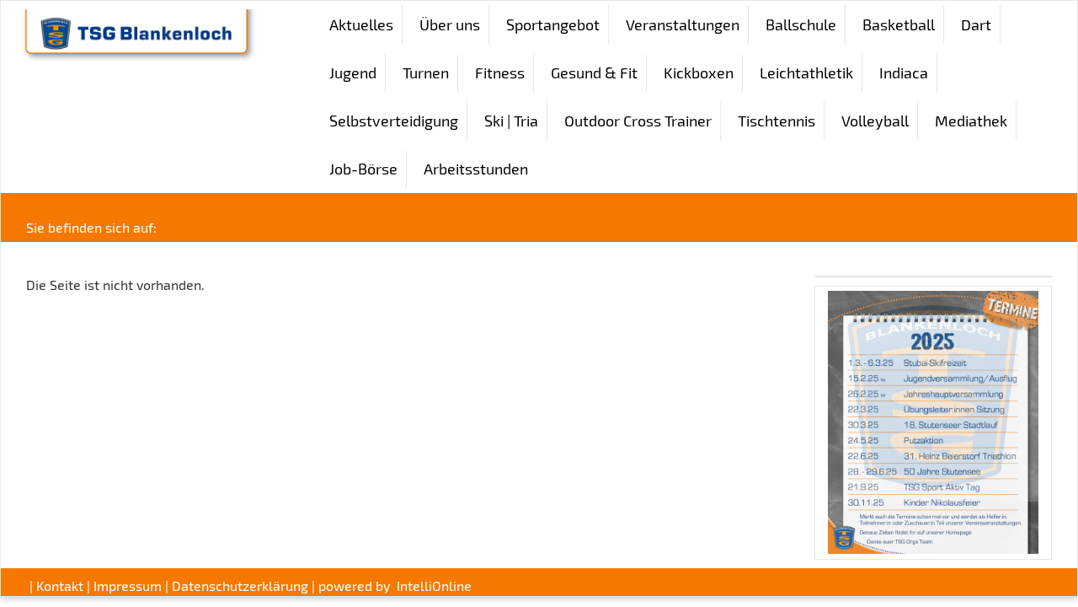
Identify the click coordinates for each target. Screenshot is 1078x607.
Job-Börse (363, 168)
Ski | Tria (511, 120)
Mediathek (971, 120)
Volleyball (875, 120)
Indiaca (903, 72)
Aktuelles (361, 24)
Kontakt (59, 585)
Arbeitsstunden (476, 168)
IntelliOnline (434, 585)
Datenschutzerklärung (240, 585)
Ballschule (801, 24)
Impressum (127, 585)
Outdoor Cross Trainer (638, 120)
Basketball (898, 24)
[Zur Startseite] (135, 33)
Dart (976, 24)
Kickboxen (699, 72)
